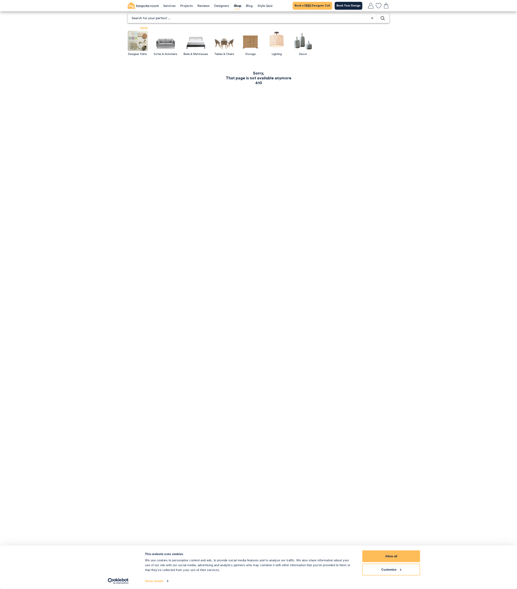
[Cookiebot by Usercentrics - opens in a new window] (118, 581)
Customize (388, 569)
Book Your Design (348, 5)
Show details (154, 581)
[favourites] (378, 5)
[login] (371, 5)
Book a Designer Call (312, 5)
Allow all (391, 556)
